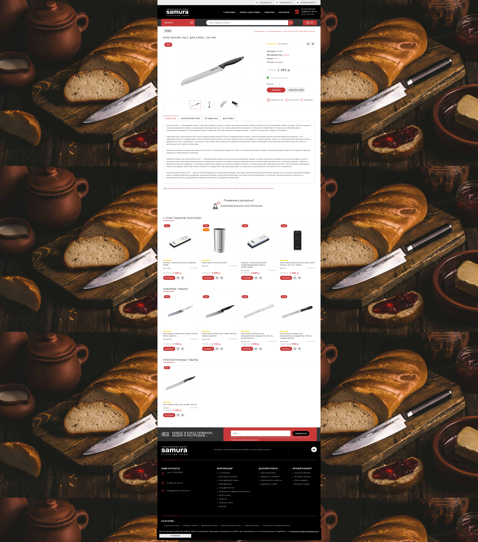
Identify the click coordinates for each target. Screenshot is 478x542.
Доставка (228, 118)
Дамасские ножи (209, 525)
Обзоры (223, 506)
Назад (168, 31)
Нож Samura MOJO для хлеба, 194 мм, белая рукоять (180, 335)
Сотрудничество (227, 488)
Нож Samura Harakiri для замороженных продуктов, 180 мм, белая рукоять (257, 336)
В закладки (308, 44)
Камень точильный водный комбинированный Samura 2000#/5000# (253, 265)
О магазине (229, 12)
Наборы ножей (190, 525)
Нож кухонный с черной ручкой (240, 188)
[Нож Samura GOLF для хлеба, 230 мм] (195, 105)
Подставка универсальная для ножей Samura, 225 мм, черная (297, 264)
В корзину (276, 90)
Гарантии (269, 12)
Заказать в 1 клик (296, 90)
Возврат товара (302, 484)
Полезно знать (226, 503)
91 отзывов (282, 44)
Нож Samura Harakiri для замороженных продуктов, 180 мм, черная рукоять (296, 336)
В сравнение (313, 44)
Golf (276, 58)
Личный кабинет (302, 473)
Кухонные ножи (172, 525)
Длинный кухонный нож (216, 188)
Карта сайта (225, 495)
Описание (170, 118)
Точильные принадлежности (276, 525)
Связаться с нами (269, 484)
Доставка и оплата (228, 476)
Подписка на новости (271, 480)
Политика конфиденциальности (234, 491)
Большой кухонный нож (177, 188)
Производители (268, 473)
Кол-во (270, 84)
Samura (286, 55)
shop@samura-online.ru (178, 490)
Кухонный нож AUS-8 (196, 188)
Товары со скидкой (270, 476)
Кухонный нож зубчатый (264, 188)
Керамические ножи (231, 525)
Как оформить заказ (229, 480)
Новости (223, 499)
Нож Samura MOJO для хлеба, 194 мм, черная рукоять (219, 335)
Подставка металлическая (214, 263)
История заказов (303, 476)
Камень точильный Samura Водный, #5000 (179, 264)
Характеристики (190, 118)
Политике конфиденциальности (304, 531)
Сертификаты (225, 484)
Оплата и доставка (250, 12)
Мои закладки (301, 480)
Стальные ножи (251, 525)
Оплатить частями (279, 78)
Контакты (284, 12)
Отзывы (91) (211, 118)
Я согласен (175, 536)
